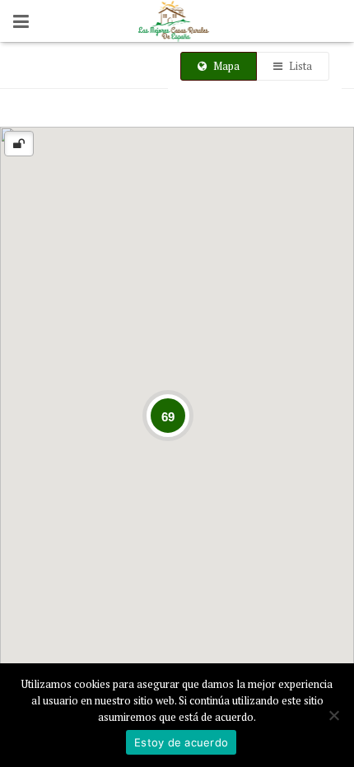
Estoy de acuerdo (181, 742)
